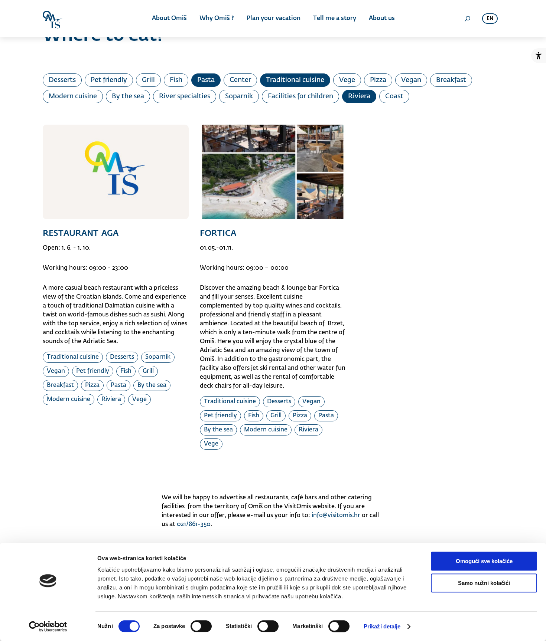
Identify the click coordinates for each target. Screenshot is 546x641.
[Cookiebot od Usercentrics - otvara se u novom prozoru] (48, 626)
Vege (347, 80)
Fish (176, 80)
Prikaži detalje (382, 626)
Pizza (378, 80)
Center (240, 80)
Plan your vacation (273, 19)
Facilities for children (300, 96)
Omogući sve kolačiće (484, 561)
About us (382, 19)
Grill (148, 80)
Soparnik (239, 96)
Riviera (359, 96)
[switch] (201, 626)
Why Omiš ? (216, 19)
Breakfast (451, 80)
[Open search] (467, 18)
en (490, 18)
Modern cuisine (73, 96)
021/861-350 (194, 524)
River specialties (184, 96)
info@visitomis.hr (336, 516)
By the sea (128, 96)
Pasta (206, 80)
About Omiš (169, 19)
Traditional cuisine (295, 80)
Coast (394, 96)
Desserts (62, 80)
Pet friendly (109, 80)
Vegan (411, 80)
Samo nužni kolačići (484, 583)
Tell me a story (334, 19)
